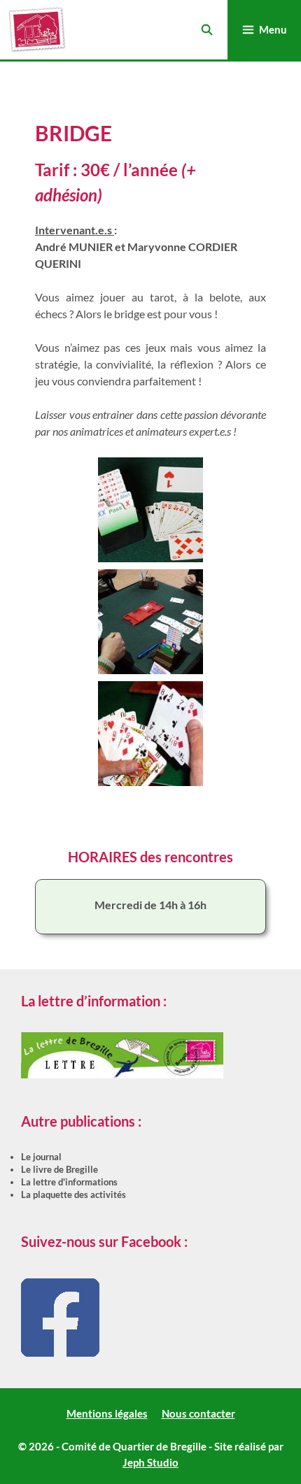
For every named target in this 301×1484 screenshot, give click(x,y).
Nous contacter (198, 1413)
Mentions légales (107, 1413)
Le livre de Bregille (59, 1169)
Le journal (41, 1156)
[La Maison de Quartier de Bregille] (36, 29)
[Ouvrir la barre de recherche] (206, 29)
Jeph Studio (150, 1462)
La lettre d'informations (69, 1181)
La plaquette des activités (73, 1194)
